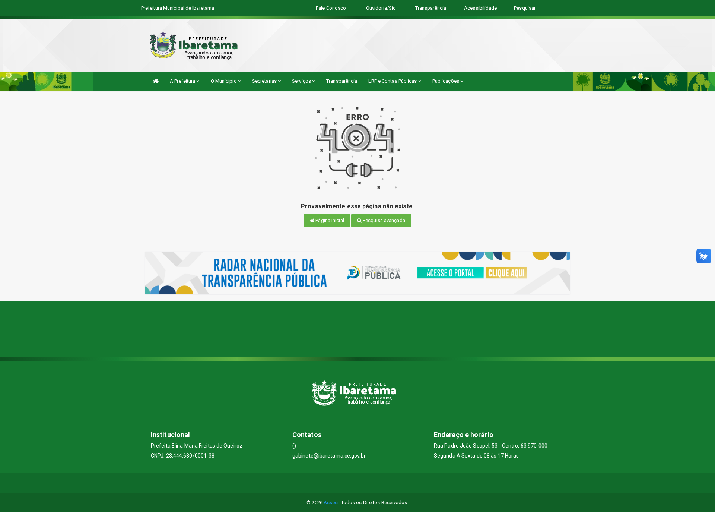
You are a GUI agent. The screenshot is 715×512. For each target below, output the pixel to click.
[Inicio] (155, 81)
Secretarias (265, 81)
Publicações (446, 81)
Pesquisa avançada (383, 220)
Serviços (302, 81)
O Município (224, 81)
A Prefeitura (183, 81)
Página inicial (329, 220)
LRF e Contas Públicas (393, 81)
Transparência (341, 81)
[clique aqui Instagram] (375, 483)
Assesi (331, 502)
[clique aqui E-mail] (339, 483)
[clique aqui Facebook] (357, 483)
